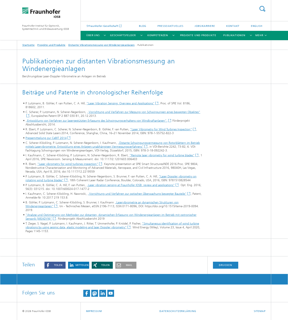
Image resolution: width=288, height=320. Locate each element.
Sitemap (260, 311)
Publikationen (234, 35)
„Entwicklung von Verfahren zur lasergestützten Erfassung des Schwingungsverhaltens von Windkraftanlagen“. (96, 121)
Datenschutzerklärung (177, 311)
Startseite (28, 45)
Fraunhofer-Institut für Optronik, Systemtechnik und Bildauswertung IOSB (45, 27)
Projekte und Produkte (198, 35)
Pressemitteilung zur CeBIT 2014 (46, 138)
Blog (142, 26)
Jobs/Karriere (205, 26)
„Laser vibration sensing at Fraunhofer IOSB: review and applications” (130, 185)
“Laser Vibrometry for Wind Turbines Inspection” (161, 129)
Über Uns (93, 35)
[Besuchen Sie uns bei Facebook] (86, 293)
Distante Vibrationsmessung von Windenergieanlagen (101, 45)
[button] (55, 265)
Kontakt (233, 26)
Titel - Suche (262, 8)
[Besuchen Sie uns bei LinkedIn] (102, 293)
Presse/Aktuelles (170, 26)
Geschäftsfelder (123, 35)
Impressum (94, 311)
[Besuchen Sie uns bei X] (94, 293)
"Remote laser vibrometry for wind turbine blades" (162, 155)
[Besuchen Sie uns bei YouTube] (110, 293)
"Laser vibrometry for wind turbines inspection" (67, 164)
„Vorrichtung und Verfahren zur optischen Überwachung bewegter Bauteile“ (137, 194)
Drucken (225, 265)
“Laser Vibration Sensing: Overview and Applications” (120, 103)
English (256, 26)
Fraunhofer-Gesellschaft (103, 26)
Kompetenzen (157, 35)
